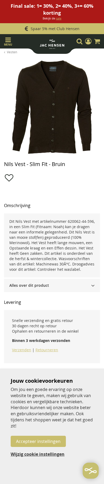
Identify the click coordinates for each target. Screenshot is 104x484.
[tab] (52, 285)
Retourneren (46, 349)
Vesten (12, 52)
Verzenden (21, 349)
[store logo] (52, 45)
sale (58, 18)
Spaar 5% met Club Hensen (55, 28)
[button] (88, 41)
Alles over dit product (29, 285)
